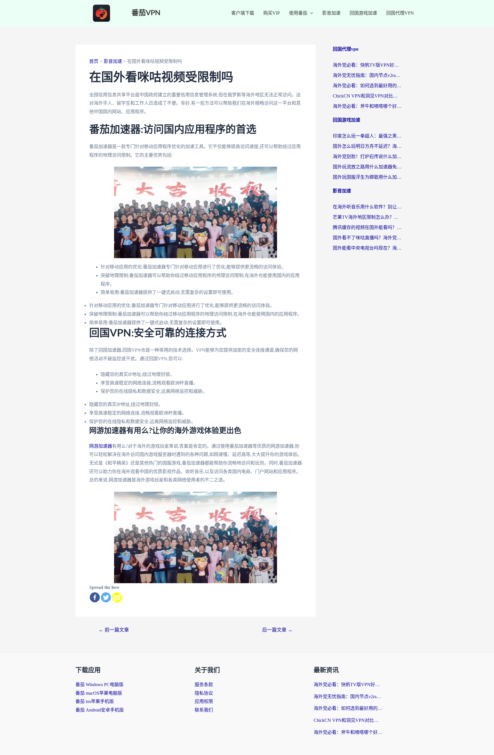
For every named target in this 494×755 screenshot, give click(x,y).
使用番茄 (298, 13)
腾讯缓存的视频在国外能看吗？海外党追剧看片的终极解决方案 (367, 227)
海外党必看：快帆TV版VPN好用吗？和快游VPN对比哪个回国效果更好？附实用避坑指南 (367, 65)
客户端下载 (242, 13)
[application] (310, 13)
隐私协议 (204, 693)
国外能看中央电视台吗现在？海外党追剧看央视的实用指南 (367, 248)
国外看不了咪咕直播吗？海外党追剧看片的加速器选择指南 (367, 237)
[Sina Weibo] (117, 597)
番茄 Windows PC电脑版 (99, 684)
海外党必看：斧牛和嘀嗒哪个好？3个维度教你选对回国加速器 (367, 106)
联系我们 (204, 710)
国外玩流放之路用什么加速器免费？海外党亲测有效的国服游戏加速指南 (367, 166)
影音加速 (331, 13)
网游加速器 (100, 446)
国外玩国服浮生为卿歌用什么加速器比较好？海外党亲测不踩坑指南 (367, 177)
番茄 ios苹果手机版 (94, 701)
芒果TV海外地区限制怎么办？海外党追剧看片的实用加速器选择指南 (367, 217)
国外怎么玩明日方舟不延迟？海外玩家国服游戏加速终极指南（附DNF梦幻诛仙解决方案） (367, 146)
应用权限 (204, 701)
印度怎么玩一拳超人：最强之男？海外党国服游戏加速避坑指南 (367, 136)
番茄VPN (146, 13)
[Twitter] (106, 597)
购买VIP (271, 13)
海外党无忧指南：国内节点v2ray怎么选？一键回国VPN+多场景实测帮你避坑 (367, 75)
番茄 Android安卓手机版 (99, 710)
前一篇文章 (114, 629)
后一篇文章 (277, 629)
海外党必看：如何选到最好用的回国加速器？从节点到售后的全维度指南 (367, 85)
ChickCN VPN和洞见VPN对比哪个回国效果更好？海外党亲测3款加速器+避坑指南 (367, 95)
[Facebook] (95, 597)
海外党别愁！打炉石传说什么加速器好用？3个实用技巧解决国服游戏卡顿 (367, 156)
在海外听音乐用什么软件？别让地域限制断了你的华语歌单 (367, 206)
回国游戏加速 (363, 13)
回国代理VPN (400, 13)
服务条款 (204, 684)
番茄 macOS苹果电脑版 (98, 693)
